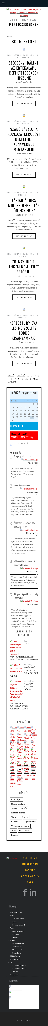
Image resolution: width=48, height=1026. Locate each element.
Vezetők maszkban (22, 485)
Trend (13, 830)
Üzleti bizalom (25, 830)
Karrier (12, 940)
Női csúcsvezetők (18, 944)
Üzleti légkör (16, 799)
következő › (32, 379)
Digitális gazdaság (18, 931)
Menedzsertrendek (18, 813)
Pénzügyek (15, 937)
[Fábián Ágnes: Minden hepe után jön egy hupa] (24, 186)
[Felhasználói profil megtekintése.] (13, 731)
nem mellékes (29, 681)
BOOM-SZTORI (16, 912)
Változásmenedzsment (20, 826)
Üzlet (12, 916)
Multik (14, 922)
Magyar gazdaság (18, 804)
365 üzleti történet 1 (19, 434)
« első (11, 376)
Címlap (9, 36)
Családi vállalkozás (18, 919)
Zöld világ (27, 665)
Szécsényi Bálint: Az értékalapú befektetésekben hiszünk (24, 70)
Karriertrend (16, 821)
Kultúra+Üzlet (15, 959)
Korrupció (15, 835)
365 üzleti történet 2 (19, 965)
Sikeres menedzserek (19, 817)
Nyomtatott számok (18, 925)
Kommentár (14, 975)
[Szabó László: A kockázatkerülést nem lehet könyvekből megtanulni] (24, 115)
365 (11, 962)
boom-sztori (26, 55)
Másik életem (15, 956)
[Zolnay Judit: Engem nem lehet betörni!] (24, 248)
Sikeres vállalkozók (19, 808)
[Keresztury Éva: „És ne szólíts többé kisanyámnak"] (24, 309)
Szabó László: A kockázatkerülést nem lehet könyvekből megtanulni (24, 139)
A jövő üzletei (30, 821)
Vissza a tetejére (23, 1020)
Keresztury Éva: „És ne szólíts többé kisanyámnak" (24, 330)
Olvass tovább (24, 104)
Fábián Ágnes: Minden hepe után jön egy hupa (24, 205)
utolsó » (12, 382)
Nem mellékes (16, 953)
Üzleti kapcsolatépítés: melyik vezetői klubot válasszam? (24, 652)
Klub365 (15, 972)
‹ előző (21, 376)
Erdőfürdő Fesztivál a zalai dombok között (24, 671)
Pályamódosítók (17, 950)
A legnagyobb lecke (22, 456)
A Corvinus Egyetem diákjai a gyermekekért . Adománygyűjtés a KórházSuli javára (22, 696)
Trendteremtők (17, 947)
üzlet (25, 641)
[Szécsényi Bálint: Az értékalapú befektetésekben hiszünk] (24, 49)
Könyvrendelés (16, 426)
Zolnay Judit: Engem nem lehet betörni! (24, 266)
